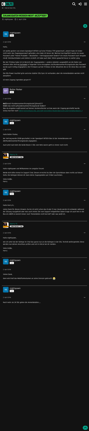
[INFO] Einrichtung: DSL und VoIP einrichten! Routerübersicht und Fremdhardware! (50, 111)
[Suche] (74, 4)
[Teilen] (85, 26)
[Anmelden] (79, 4)
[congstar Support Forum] (7, 4)
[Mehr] (84, 42)
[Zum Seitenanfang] (85, 428)
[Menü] (85, 4)
